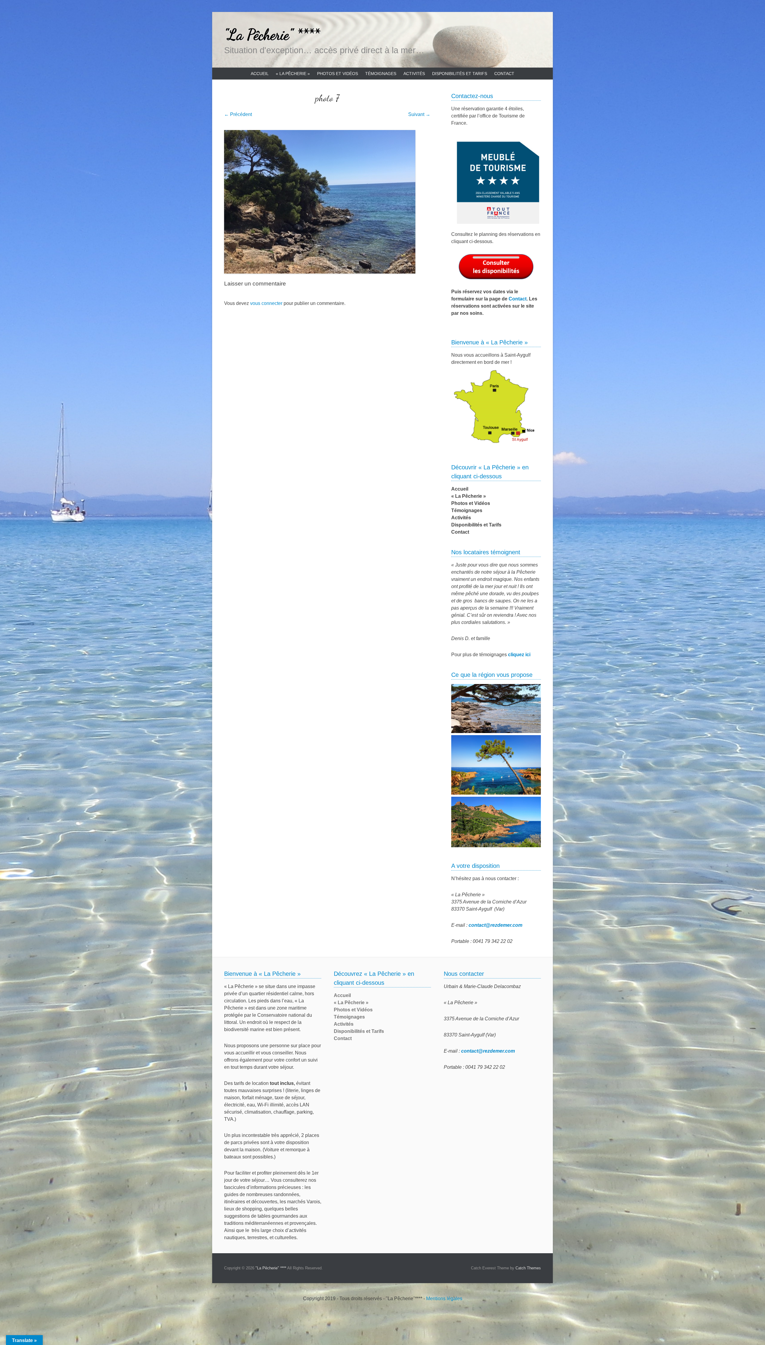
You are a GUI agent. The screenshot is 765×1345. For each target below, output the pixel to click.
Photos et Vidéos (337, 73)
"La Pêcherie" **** (271, 35)
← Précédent (238, 114)
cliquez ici (519, 654)
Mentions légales (444, 1298)
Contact (504, 73)
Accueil (260, 73)
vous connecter (266, 303)
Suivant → (419, 114)
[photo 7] (327, 202)
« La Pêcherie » (293, 73)
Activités (414, 73)
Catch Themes (528, 1268)
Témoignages (380, 73)
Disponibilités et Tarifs (459, 73)
